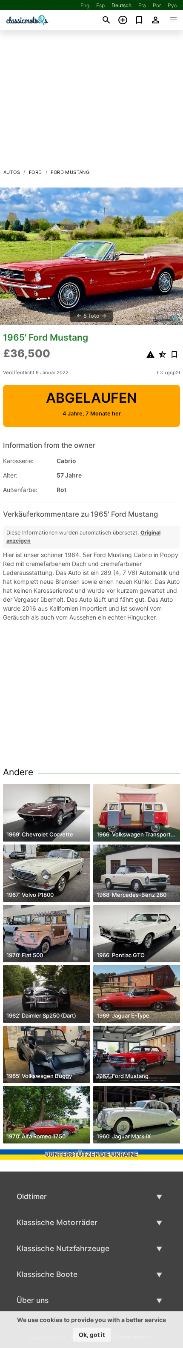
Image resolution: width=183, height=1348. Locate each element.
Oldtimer (32, 1196)
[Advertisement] (91, 101)
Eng (84, 5)
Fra (142, 5)
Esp (100, 5)
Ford (35, 172)
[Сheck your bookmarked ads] (139, 20)
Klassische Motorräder (57, 1222)
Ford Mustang (70, 172)
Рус (172, 5)
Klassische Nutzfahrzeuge (63, 1248)
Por (157, 5)
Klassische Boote (47, 1274)
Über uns (33, 1300)
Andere (18, 772)
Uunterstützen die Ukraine (91, 1154)
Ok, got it (92, 1334)
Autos (11, 172)
